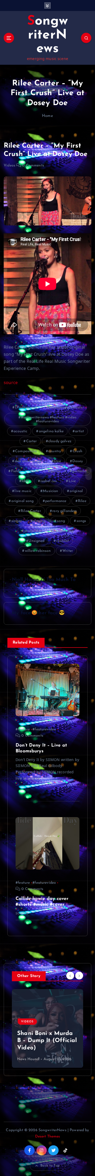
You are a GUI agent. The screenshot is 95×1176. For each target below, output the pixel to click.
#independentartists (66, 407)
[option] (47, 1028)
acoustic (20, 431)
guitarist (79, 471)
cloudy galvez (60, 441)
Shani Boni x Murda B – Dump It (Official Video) (47, 1041)
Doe (57, 461)
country (54, 451)
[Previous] (70, 976)
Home (47, 116)
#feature (23, 729)
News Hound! (28, 1059)
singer (16, 521)
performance (55, 501)
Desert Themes (47, 1137)
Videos (9, 166)
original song (22, 501)
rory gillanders (64, 511)
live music (23, 491)
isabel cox (48, 481)
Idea (25, 481)
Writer (67, 551)
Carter (31, 441)
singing (39, 521)
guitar (55, 471)
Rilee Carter (31, 511)
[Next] (79, 976)
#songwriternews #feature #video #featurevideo (49, 419)
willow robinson (38, 551)
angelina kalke (51, 431)
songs (81, 521)
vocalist (62, 541)
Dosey (77, 461)
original (76, 491)
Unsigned (36, 541)
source (11, 382)
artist (79, 431)
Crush (78, 451)
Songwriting (63, 531)
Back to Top (50, 1165)
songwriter (33, 531)
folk (35, 471)
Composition (26, 451)
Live (72, 481)
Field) (16, 471)
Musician (50, 491)
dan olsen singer (28, 461)
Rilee (82, 501)
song (61, 521)
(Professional (26, 407)
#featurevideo (44, 729)
